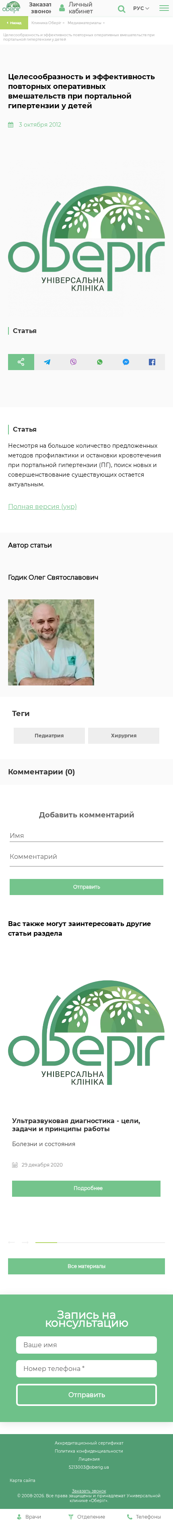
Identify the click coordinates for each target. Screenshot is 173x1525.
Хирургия (124, 736)
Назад (15, 23)
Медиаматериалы (84, 23)
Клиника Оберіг (46, 23)
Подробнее (88, 1188)
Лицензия (89, 1459)
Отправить (86, 887)
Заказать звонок (89, 1490)
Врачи (33, 1517)
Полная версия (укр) (42, 506)
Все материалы (86, 1266)
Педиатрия (49, 736)
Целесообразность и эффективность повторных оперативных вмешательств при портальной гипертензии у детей (78, 37)
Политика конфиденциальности (89, 1451)
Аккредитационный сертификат (89, 1443)
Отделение (91, 1517)
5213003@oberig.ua (89, 1467)
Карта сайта (22, 1480)
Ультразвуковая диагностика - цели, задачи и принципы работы (76, 1125)
